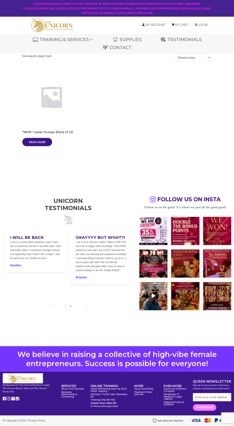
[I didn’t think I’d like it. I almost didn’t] (217, 296)
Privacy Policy (36, 420)
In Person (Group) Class (104, 406)
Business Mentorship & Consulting (69, 394)
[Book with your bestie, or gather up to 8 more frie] (153, 296)
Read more (37, 142)
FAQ (150, 389)
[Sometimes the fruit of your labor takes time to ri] (217, 230)
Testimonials (184, 39)
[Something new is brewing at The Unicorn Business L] (185, 263)
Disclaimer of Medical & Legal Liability (173, 396)
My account (141, 389)
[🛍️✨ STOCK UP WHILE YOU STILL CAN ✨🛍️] (185, 296)
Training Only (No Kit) (102, 400)
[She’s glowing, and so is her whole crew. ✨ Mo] (153, 263)
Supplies (131, 39)
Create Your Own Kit (103, 403)
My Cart (181, 25)
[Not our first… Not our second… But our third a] (217, 263)
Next (85, 306)
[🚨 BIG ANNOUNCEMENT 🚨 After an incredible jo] (153, 230)
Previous (51, 306)
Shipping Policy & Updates (174, 403)
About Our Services (72, 389)
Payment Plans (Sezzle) (143, 393)
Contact (121, 47)
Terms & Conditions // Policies (175, 390)
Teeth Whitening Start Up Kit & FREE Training (108, 390)
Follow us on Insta (189, 199)
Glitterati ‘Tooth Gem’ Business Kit (108, 395)
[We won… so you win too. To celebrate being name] (185, 230)
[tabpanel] (36, 251)
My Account (156, 25)
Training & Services (64, 39)
